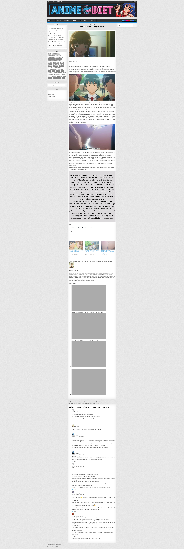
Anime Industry (51, 60)
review (49, 76)
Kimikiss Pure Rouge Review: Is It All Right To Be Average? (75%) (107, 252)
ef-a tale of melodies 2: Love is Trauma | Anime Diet (88, 538)
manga (54, 72)
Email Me (93, 280)
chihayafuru (50, 62)
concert (50, 66)
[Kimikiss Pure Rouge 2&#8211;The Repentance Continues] (76, 245)
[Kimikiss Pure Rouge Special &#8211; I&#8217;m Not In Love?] (92, 245)
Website (71, 280)
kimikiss (86, 261)
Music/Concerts (74, 20)
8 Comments (99, 29)
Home (49, 1)
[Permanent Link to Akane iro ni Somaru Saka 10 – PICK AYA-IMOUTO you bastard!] (89, 338)
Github (83, 280)
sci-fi (64, 76)
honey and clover (80, 261)
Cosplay (50, 67)
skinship (50, 78)
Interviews (66, 20)
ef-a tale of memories (52, 69)
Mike (75, 426)
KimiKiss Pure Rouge (94, 261)
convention (55, 66)
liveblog (50, 72)
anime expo (58, 55)
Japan (62, 71)
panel (59, 74)
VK (85, 259)
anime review (58, 60)
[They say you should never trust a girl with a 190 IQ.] (92, 150)
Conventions (50, 20)
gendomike (85, 29)
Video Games (93, 20)
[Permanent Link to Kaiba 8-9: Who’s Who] (89, 366)
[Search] (131, 21)
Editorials (59, 20)
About (53, 1)
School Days (59, 76)
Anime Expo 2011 (59, 59)
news (64, 72)
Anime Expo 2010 (51, 59)
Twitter (74, 259)
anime (53, 53)
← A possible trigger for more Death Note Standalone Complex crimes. (84, 403)
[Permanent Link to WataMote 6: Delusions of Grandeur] (89, 394)
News (81, 20)
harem (74, 261)
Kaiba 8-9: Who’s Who (77, 368)
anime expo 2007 (51, 57)
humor (53, 71)
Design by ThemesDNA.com (53, 546)
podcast (63, 74)
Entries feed (51, 94)
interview (58, 71)
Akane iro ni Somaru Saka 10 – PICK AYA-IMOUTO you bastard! (86, 340)
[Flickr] (127, 21)
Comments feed (51, 96)
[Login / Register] (135, 21)
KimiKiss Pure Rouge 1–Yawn (92, 26)
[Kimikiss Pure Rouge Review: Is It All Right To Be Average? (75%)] (108, 245)
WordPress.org (51, 99)
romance (110, 261)
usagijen (76, 493)
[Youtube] (129, 21)
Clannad (61, 62)
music (61, 72)
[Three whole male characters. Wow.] (92, 100)
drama (54, 67)
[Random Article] (133, 21)
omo (75, 514)
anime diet (58, 53)
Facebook (79, 259)
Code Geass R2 (56, 64)
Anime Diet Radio (51, 55)
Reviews (85, 20)
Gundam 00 (60, 69)
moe (57, 72)
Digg (87, 259)
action (49, 53)
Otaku (55, 74)
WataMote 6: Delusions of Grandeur (80, 395)
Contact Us (59, 1)
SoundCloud (88, 280)
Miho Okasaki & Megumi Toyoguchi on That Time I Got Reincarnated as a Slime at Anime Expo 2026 (57, 28)
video (63, 78)
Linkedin (90, 259)
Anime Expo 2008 (59, 57)
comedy (61, 64)
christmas (56, 62)
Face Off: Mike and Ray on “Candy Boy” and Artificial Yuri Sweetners (87, 312)
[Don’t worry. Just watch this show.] (92, 56)
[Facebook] (125, 21)
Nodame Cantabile (103, 261)
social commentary (57, 78)
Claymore (50, 64)
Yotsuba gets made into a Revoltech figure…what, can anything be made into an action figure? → (89, 401)
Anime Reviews (92, 24)
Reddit (82, 259)
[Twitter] (123, 21)
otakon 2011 (50, 74)
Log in (49, 91)
